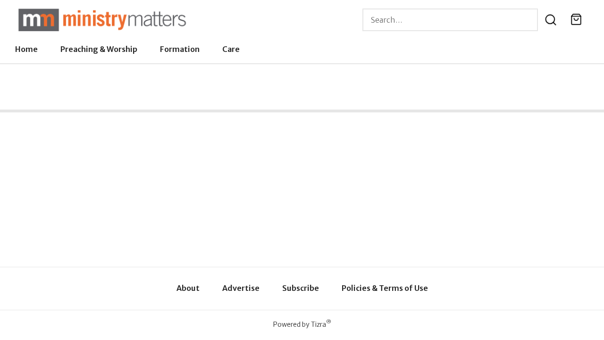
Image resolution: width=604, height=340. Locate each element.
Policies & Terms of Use (385, 288)
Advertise (241, 288)
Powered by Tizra (302, 324)
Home (26, 49)
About (188, 288)
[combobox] (450, 19)
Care (231, 49)
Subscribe (300, 288)
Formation (180, 49)
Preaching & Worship (98, 49)
